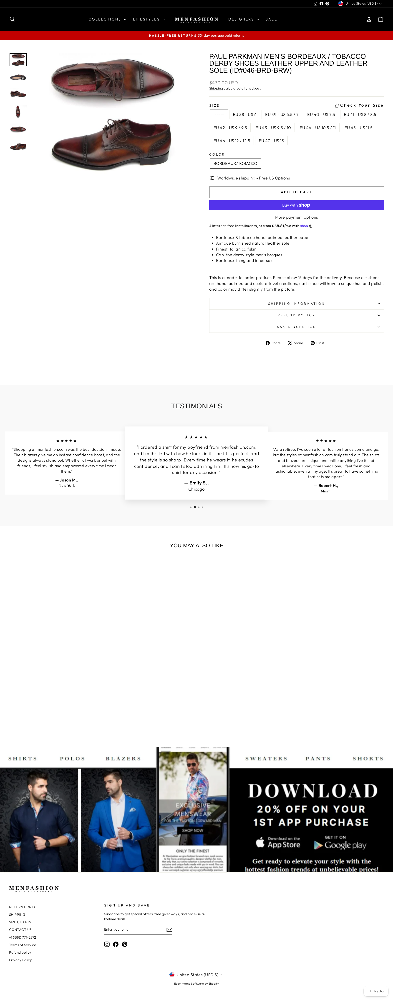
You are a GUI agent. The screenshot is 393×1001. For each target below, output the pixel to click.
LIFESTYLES (147, 19)
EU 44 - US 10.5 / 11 (318, 127)
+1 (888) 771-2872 (22, 937)
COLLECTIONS (105, 19)
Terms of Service (22, 945)
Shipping (216, 88)
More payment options (296, 217)
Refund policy (296, 315)
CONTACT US (20, 929)
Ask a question (296, 327)
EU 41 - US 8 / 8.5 (360, 114)
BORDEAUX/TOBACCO (235, 163)
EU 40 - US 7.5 (321, 114)
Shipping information (296, 304)
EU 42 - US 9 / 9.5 (230, 127)
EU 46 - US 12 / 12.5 (232, 140)
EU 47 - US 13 (271, 140)
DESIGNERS (241, 19)
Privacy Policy (20, 960)
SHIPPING (17, 914)
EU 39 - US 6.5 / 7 (282, 114)
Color (217, 154)
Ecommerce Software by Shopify (196, 983)
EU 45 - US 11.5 (359, 127)
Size (296, 105)
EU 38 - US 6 (245, 114)
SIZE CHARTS (20, 922)
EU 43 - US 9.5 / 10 (273, 127)
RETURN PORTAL (23, 907)
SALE (271, 19)
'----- (219, 114)
